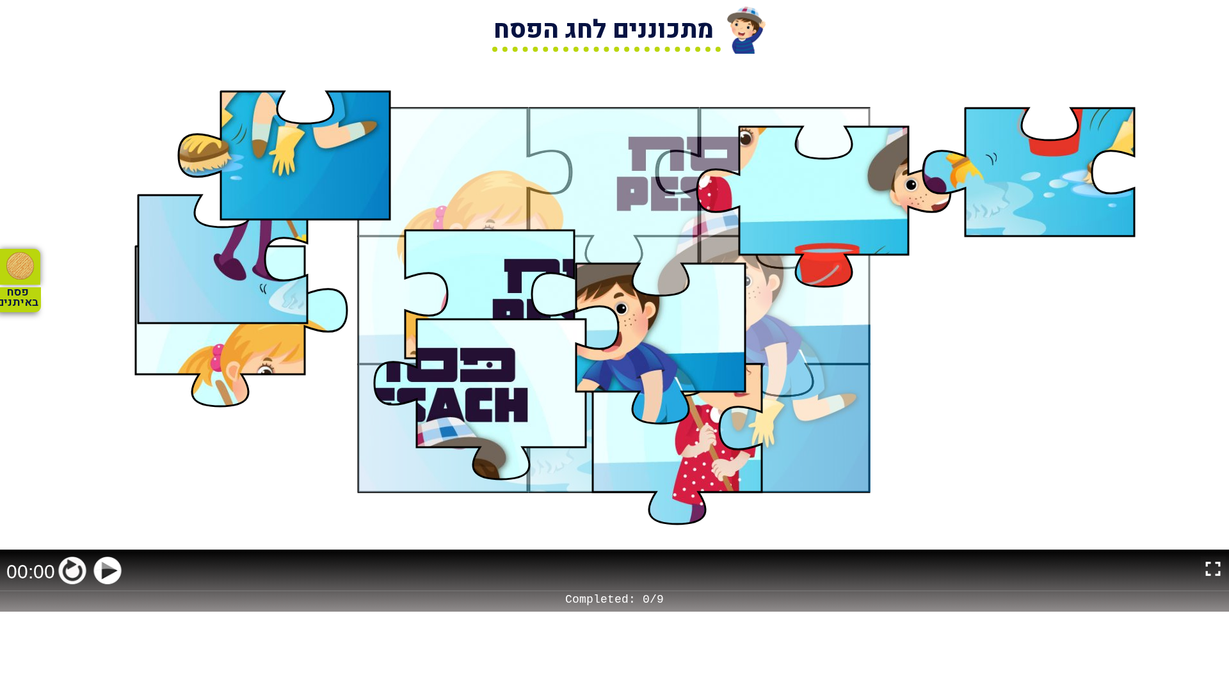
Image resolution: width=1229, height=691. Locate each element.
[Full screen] (1213, 571)
